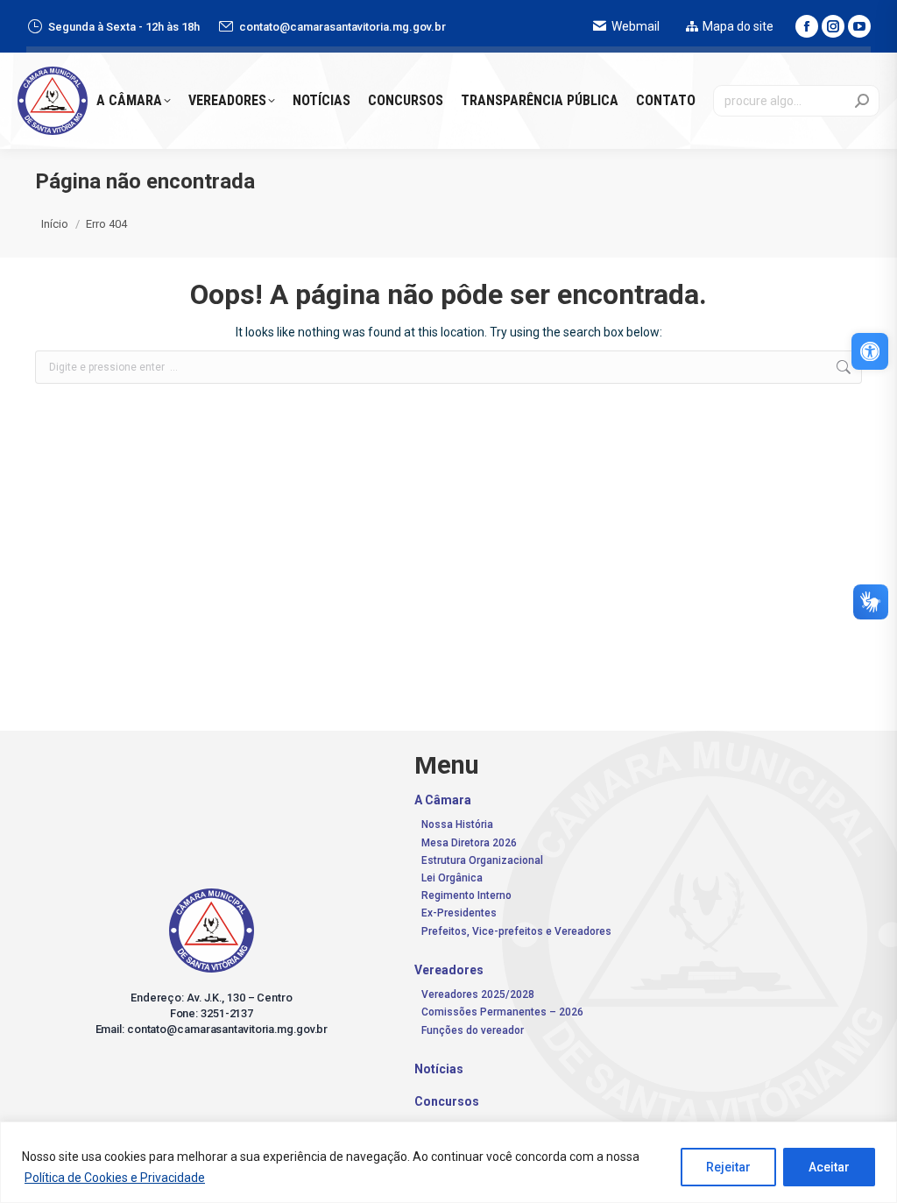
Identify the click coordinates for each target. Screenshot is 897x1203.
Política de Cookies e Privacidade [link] (115, 1178)
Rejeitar (728, 1167)
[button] (625, 30)
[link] (869, 351)
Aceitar (829, 1167)
